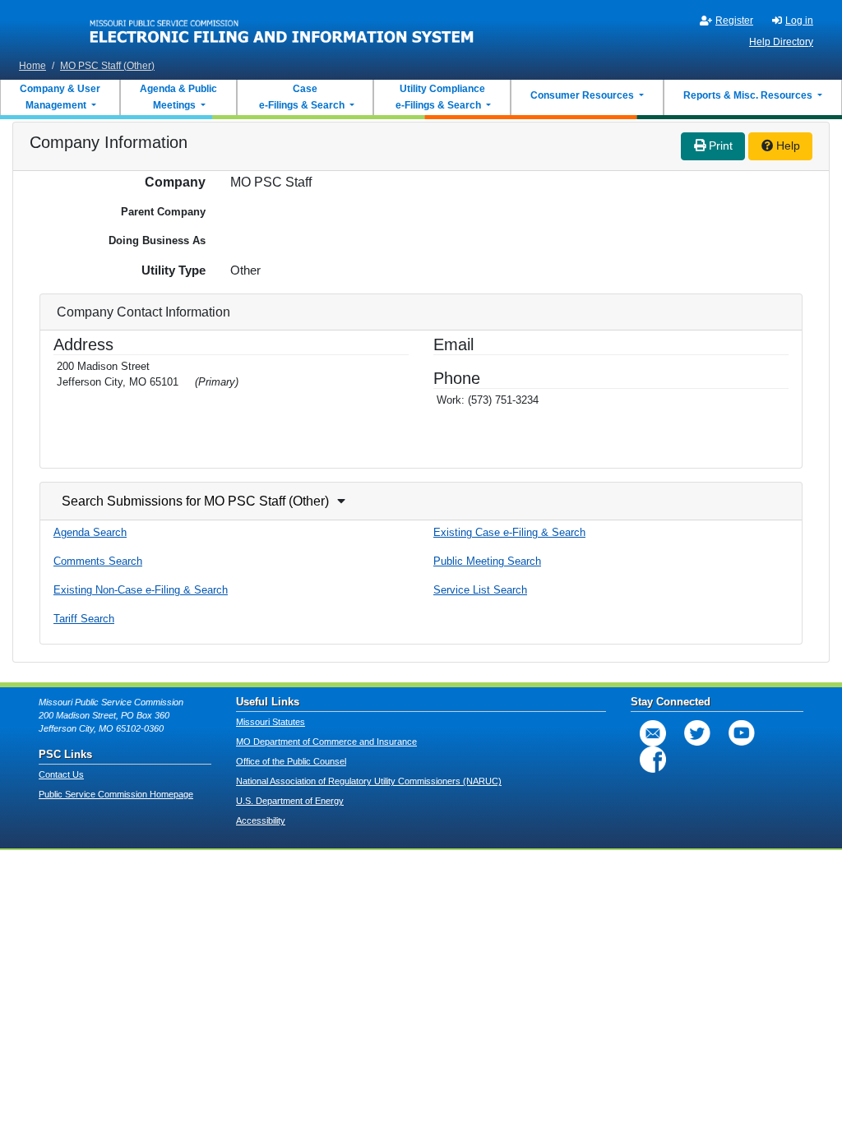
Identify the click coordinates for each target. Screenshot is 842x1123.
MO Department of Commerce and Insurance (326, 741)
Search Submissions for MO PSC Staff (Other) (195, 501)
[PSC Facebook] (653, 759)
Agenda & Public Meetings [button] (178, 97)
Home (32, 66)
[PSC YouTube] (742, 733)
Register (734, 20)
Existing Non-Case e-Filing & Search (140, 590)
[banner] (282, 27)
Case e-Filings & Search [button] (302, 97)
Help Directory (781, 42)
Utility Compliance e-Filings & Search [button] (439, 97)
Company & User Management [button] (60, 97)
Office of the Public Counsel (291, 761)
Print (719, 145)
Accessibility (260, 820)
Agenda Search (90, 532)
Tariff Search (83, 618)
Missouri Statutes (270, 722)
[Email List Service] (653, 733)
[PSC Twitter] (697, 733)
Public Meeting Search (487, 561)
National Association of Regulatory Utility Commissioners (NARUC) (369, 781)
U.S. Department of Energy (290, 801)
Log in (799, 20)
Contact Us (61, 774)
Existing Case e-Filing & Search (509, 532)
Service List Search (480, 590)
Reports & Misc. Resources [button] (749, 95)
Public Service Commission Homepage (116, 794)
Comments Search (97, 561)
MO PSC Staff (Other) (107, 66)
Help (786, 145)
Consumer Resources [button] (583, 95)
